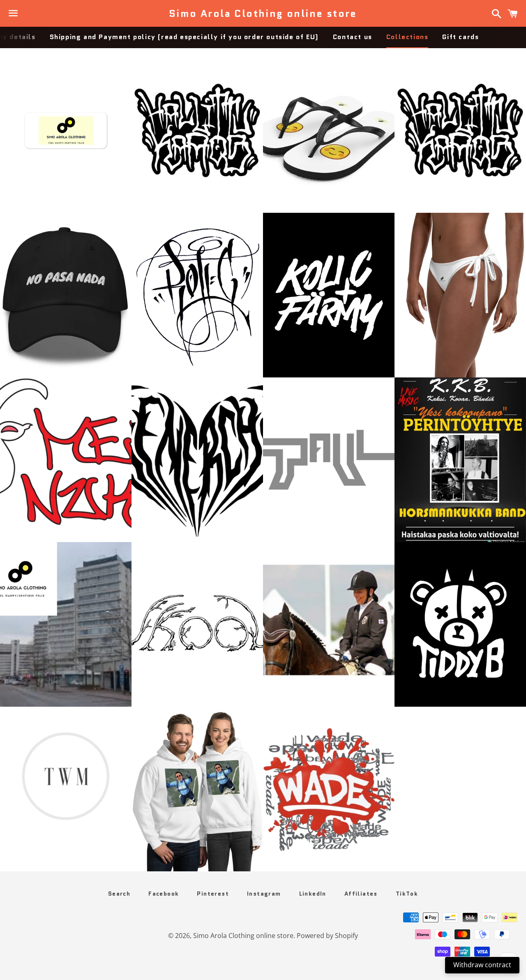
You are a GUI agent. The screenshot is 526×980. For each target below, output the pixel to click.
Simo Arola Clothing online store (263, 14)
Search (119, 893)
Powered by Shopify (327, 935)
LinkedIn (312, 893)
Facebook (163, 893)
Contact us (352, 37)
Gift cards (460, 37)
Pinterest (213, 893)
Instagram (264, 893)
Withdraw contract (482, 964)
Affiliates (361, 893)
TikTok (407, 893)
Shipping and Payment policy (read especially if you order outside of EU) (184, 37)
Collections (407, 37)
